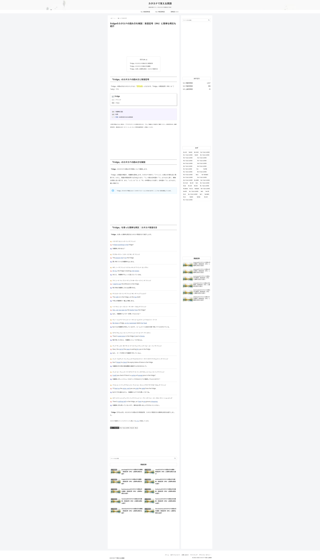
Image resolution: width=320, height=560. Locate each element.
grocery (118, 258)
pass (122, 310)
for (138, 349)
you (120, 310)
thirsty (142, 336)
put (120, 284)
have (140, 401)
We (113, 323)
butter (132, 310)
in (125, 245)
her (142, 323)
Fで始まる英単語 (125, 428)
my (128, 323)
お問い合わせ (185, 555)
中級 (116, 117)
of (122, 349)
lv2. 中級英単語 (115, 428)
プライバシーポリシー (205, 555)
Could (114, 375)
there (116, 245)
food (145, 323)
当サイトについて (175, 555)
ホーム (167, 555)
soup (128, 349)
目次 (141, 59)
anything (121, 245)
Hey (113, 310)
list (122, 258)
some (120, 336)
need (115, 284)
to (117, 284)
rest (120, 349)
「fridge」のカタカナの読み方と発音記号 (141, 63)
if (134, 336)
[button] (175, 458)
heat (116, 388)
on (126, 258)
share (117, 323)
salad (143, 388)
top (135, 297)
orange (140, 375)
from (136, 310)
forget (119, 362)
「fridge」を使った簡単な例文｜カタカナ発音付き (143, 69)
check (125, 362)
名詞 (133, 428)
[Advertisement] (143, 42)
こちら (137, 421)
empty (137, 271)
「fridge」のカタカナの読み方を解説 (139, 66)
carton (133, 375)
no (116, 271)
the (127, 245)
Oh (113, 271)
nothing (120, 401)
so (125, 323)
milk (117, 297)
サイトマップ (193, 555)
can (117, 310)
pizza (124, 388)
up (119, 388)
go (144, 401)
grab (137, 388)
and (128, 388)
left (125, 401)
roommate (132, 323)
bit (133, 271)
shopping (154, 401)
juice (123, 336)
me (126, 310)
